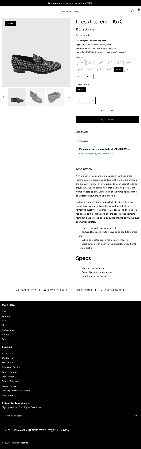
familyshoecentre (19, 442)
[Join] (135, 415)
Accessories (8, 329)
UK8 (80, 70)
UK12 (80, 76)
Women (6, 316)
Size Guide (7, 362)
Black (81, 89)
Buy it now (107, 119)
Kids (4, 325)
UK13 (89, 76)
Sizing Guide (82, 131)
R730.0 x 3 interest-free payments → (97, 48)
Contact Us (7, 357)
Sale (4, 339)
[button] (4, 11)
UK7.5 (90, 70)
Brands (5, 334)
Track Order (8, 376)
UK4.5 (92, 63)
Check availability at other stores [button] (96, 153)
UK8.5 (109, 70)
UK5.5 (81, 63)
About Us (6, 353)
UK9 (99, 70)
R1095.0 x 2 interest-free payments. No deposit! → (102, 52)
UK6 (101, 63)
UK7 (119, 63)
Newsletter (7, 395)
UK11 (128, 70)
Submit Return (9, 372)
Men (4, 320)
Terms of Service (10, 381)
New (4, 311)
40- (110, 63)
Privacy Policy (9, 385)
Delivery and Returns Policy (16, 390)
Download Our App (11, 367)
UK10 (118, 69)
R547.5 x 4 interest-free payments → (94, 44)
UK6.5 (129, 63)
